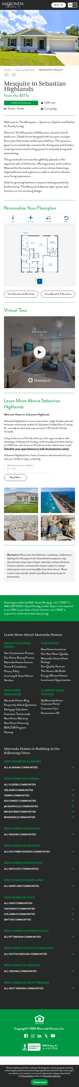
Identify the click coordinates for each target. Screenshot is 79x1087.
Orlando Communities (18, 790)
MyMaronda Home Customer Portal (52, 702)
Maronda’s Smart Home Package (54, 660)
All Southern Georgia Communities (27, 851)
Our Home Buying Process (19, 657)
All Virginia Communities (20, 971)
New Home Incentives (53, 649)
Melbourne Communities (20, 811)
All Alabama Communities (21, 767)
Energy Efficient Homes (54, 675)
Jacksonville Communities (21, 806)
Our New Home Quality (54, 654)
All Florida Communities (20, 784)
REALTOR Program (15, 727)
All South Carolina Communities (25, 954)
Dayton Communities (17, 919)
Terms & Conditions (51, 1076)
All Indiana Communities (20, 834)
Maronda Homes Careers (18, 662)
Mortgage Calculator (16, 709)
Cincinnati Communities (19, 908)
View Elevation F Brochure (58, 294)
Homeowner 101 (50, 713)
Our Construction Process (19, 653)
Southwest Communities (20, 801)
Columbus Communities (19, 914)
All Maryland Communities (21, 886)
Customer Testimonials (17, 714)
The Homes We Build (53, 671)
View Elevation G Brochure (21, 294)
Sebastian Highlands (25, 69)
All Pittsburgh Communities (22, 937)
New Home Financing (16, 723)
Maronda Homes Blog (16, 700)
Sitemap (8, 732)
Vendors (8, 680)
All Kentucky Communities (21, 869)
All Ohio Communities (18, 903)
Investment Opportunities (56, 680)
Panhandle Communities (19, 817)
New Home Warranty (16, 718)
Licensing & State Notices (18, 675)
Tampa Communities (16, 795)
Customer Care (49, 708)
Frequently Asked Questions (20, 705)
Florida (7, 69)
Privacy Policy (27, 1076)
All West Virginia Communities (24, 988)
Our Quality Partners (53, 666)
